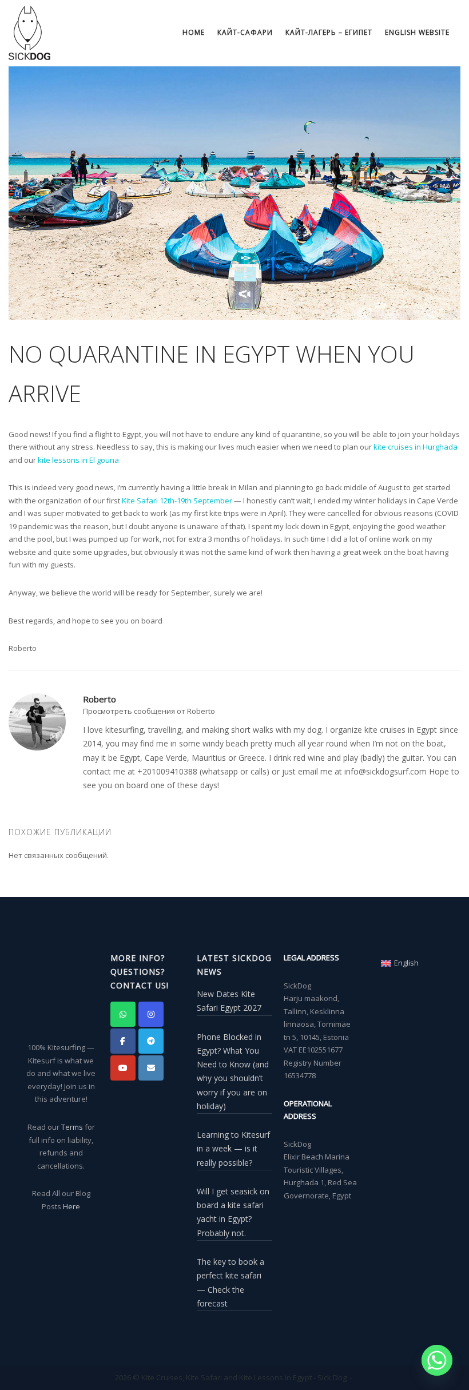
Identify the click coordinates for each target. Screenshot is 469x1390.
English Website (417, 32)
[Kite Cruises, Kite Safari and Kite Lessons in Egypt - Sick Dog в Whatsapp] (123, 1014)
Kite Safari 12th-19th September (177, 500)
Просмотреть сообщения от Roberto (149, 711)
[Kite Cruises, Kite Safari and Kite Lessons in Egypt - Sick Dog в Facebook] (123, 1041)
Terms (72, 1127)
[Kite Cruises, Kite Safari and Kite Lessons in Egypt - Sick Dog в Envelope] (151, 1068)
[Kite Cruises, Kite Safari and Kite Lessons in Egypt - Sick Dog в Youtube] (123, 1068)
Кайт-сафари (245, 32)
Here (71, 1206)
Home (193, 32)
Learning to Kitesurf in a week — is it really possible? (233, 1148)
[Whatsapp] (437, 1360)
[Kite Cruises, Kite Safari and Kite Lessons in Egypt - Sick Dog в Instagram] (151, 1014)
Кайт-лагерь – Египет (328, 32)
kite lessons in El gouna (78, 460)
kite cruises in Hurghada (415, 447)
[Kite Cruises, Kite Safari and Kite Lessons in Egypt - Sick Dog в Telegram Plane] (151, 1041)
